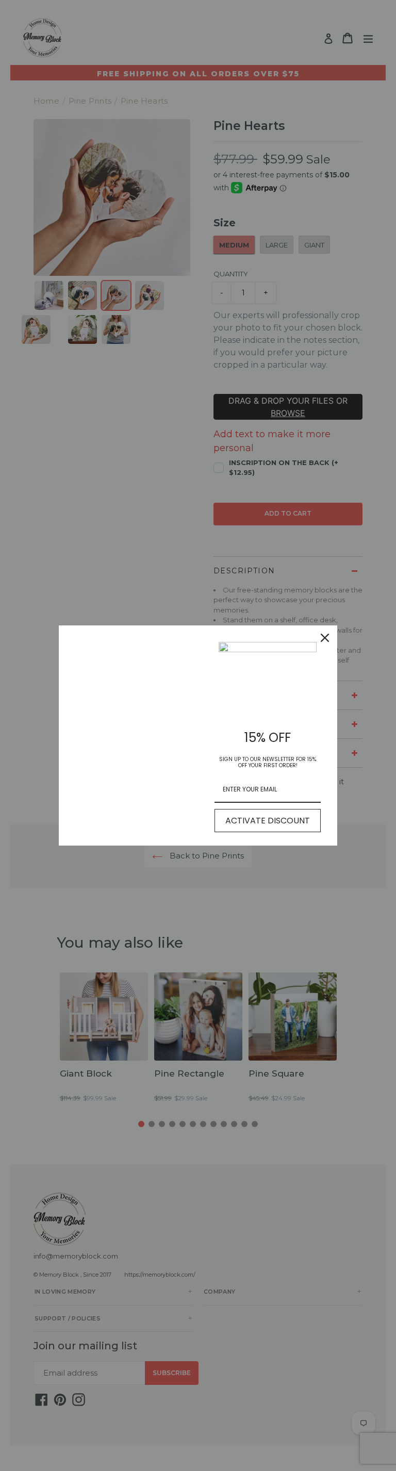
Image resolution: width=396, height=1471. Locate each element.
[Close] (324, 637)
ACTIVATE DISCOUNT (267, 821)
